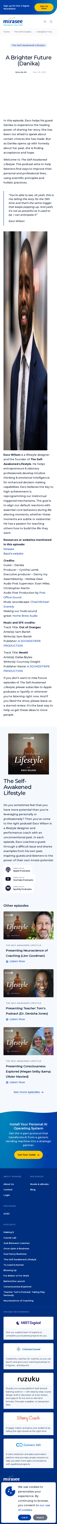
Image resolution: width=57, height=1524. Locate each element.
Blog (33, 1189)
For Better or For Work (16, 1275)
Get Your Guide (27, 1154)
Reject (40, 1517)
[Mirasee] (13, 19)
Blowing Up (10, 1270)
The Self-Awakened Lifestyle (28, 32)
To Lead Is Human (14, 1264)
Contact (8, 1189)
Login (7, 1195)
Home (7, 32)
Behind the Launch (14, 1281)
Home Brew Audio (25, 615)
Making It (9, 1232)
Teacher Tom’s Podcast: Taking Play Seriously (24, 1293)
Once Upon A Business (16, 1248)
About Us (9, 1184)
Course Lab (10, 1237)
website (18, 553)
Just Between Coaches (17, 1243)
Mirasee (9, 549)
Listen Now (17, 961)
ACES (7, 1213)
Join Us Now (44, 7)
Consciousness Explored (17, 1286)
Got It (24, 1517)
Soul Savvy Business (15, 1254)
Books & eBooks (39, 1184)
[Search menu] (51, 21)
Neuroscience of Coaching (18, 1300)
